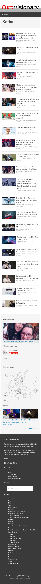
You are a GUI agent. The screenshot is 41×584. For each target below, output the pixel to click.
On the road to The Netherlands (20, 517)
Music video (12, 544)
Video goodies (14, 542)
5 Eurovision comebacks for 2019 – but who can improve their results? (28, 101)
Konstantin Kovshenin (25, 578)
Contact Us (11, 472)
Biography (11, 501)
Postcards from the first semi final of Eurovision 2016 (28, 155)
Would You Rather (13, 563)
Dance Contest (12, 507)
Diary (12, 534)
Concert (10, 505)
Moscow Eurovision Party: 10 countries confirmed (26, 289)
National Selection (13, 546)
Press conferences (16, 538)
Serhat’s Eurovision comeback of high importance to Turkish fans (27, 128)
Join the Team (12, 474)
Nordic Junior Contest (14, 548)
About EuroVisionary (14, 478)
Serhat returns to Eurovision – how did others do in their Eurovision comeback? (26, 142)
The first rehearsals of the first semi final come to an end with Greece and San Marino (26, 87)
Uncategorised (12, 559)
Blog (9, 503)
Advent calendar (13, 499)
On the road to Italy (16, 515)
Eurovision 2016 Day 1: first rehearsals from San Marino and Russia (26, 200)
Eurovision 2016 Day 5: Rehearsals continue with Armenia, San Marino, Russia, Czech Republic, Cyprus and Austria (27, 183)
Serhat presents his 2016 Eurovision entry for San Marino (27, 277)
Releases (11, 555)
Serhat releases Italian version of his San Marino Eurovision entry (27, 250)
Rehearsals (13, 540)
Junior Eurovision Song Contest (18, 526)
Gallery (10, 521)
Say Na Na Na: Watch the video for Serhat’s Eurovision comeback (27, 115)
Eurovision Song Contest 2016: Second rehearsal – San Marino (26, 168)
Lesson (10, 528)
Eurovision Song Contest (15, 513)
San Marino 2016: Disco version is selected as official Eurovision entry (27, 264)
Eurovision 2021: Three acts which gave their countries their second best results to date (26, 35)
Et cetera (11, 509)
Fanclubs (11, 519)
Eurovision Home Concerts (16, 511)
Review (10, 557)
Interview (11, 524)
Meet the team (12, 476)
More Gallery (33, 428)
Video (10, 561)
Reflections (11, 553)
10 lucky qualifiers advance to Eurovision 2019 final (26, 61)
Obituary (10, 551)
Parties (12, 536)
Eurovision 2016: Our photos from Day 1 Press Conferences (27, 213)
